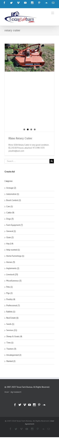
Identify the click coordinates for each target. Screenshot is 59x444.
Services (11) (11, 330)
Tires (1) (9, 342)
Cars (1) (9, 206)
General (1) (11, 231)
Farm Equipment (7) (14, 225)
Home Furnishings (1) (15, 256)
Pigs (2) (9, 293)
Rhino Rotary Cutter (20, 138)
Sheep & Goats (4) (14, 336)
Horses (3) (10, 262)
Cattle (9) (10, 212)
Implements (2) (12, 268)
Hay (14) (9, 243)
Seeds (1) (10, 324)
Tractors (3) (11, 349)
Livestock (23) (12, 274)
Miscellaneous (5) (13, 280)
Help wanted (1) (13, 249)
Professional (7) (13, 305)
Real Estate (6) (12, 318)
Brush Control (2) (13, 200)
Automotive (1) (12, 194)
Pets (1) (9, 287)
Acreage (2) (11, 188)
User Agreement (13, 392)
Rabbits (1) (10, 311)
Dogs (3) (10, 219)
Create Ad (10, 171)
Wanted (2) (10, 361)
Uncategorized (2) (13, 355)
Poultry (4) (10, 299)
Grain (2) (10, 237)
